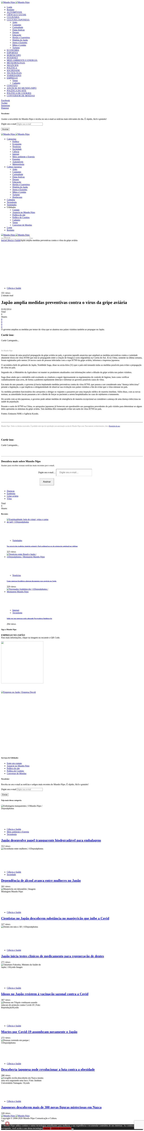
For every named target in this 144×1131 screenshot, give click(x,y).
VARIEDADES (14, 75)
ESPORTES (12, 52)
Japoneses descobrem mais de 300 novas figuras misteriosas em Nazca (51, 1107)
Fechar (47, 1128)
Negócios (16, 146)
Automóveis (17, 162)
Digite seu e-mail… (47, 472)
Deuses (15, 32)
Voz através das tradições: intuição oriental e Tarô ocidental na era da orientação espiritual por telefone (42, 546)
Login (9, 7)
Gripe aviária (12, 496)
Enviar (4, 795)
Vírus (9, 498)
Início (3, 240)
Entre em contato (14, 763)
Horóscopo (17, 197)
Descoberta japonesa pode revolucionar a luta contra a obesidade (48, 1069)
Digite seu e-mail (9, 124)
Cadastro (16, 83)
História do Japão (20, 40)
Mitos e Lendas (19, 45)
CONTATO (12, 85)
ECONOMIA (13, 50)
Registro (10, 9)
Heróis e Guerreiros (21, 37)
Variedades (17, 540)
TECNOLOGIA (14, 73)
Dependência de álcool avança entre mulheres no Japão (41, 880)
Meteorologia (18, 164)
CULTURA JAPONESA (18, 20)
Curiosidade (17, 27)
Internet (15, 154)
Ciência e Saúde (13, 240)
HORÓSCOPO (14, 55)
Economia (16, 144)
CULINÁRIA (13, 17)
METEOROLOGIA (16, 63)
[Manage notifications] (7, 1123)
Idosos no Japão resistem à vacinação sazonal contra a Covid (44, 994)
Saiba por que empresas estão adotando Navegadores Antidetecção (29, 618)
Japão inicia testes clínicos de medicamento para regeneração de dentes (52, 956)
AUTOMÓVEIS (14, 12)
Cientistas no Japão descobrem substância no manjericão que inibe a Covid (55, 918)
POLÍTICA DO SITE (16, 90)
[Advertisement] (72, 262)
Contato (15, 210)
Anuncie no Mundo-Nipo (23, 212)
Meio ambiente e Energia (23, 156)
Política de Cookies (21, 217)
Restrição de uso (114, 426)
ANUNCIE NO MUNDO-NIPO (21, 88)
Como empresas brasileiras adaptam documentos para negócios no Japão (31, 581)
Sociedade (17, 149)
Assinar (5, 129)
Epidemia (11, 493)
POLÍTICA (12, 68)
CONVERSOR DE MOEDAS (21, 95)
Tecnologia (17, 613)
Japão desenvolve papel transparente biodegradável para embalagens (51, 840)
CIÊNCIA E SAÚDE (16, 14)
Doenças (10, 491)
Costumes (16, 25)
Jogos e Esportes (19, 42)
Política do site (18, 215)
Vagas (15, 80)
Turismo (16, 47)
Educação (16, 35)
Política (15, 141)
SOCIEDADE (13, 70)
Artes (14, 22)
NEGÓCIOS (12, 65)
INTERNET (12, 58)
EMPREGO (12, 78)
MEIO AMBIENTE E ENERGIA (22, 60)
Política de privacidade (61, 1128)
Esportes (16, 159)
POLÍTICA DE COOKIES (19, 93)
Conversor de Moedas (22, 225)
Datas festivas (18, 30)
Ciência (15, 151)
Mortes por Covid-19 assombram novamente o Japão (39, 1032)
